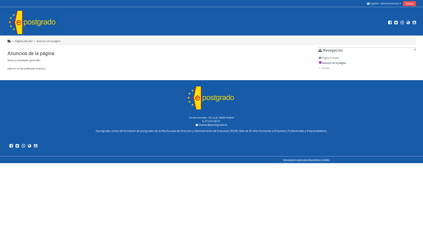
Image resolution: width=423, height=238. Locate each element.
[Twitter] (396, 23)
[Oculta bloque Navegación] (415, 50)
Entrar (410, 3)
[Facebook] (389, 23)
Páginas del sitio (24, 41)
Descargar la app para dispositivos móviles (306, 159)
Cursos (325, 68)
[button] (384, 3)
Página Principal (330, 57)
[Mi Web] (408, 23)
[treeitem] (367, 58)
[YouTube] (415, 23)
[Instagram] (402, 23)
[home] (33, 22)
